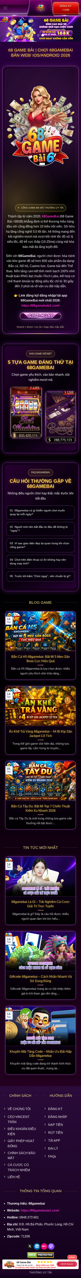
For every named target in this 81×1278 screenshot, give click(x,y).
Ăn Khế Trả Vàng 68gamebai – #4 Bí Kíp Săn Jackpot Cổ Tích (40, 734)
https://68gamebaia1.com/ (40, 305)
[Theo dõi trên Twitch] (51, 1246)
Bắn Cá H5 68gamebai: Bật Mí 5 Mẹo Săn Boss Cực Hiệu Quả (40, 659)
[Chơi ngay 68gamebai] (40, 316)
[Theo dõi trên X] (30, 1246)
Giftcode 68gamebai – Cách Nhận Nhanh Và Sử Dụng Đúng (40, 979)
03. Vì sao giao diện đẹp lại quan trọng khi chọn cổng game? (39, 545)
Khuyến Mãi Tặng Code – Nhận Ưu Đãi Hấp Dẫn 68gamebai (41, 1054)
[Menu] (5, 8)
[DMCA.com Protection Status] (40, 1255)
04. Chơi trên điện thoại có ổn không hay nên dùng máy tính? (38, 561)
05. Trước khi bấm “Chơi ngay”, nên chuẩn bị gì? (40, 576)
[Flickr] (44, 1246)
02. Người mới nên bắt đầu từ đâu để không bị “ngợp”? (39, 528)
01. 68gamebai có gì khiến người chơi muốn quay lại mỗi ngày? (37, 512)
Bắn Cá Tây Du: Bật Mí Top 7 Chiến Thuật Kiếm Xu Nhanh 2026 (40, 808)
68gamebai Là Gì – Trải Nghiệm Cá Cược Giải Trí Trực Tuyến (40, 904)
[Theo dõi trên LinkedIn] (37, 1246)
